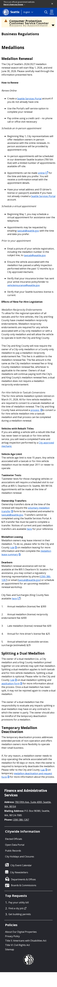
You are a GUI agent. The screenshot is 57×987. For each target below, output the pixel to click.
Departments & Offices (23, 879)
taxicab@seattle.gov (28, 230)
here (29, 529)
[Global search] (46, 12)
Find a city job (15, 908)
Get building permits (19, 914)
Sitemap (9, 949)
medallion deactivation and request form (26, 775)
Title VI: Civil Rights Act (17, 945)
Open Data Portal (14, 844)
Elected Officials (13, 839)
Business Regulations (20, 34)
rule (12, 547)
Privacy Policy (12, 936)
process (35, 410)
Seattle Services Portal (29, 98)
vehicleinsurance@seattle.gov (23, 285)
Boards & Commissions (23, 885)
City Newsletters (19, 872)
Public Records (13, 850)
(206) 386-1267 (21, 819)
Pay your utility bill (18, 902)
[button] (52, 4)
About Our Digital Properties (21, 931)
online (41, 173)
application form (10, 683)
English (26, 12)
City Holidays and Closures (19, 856)
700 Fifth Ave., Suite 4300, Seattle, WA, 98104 (27, 804)
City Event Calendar (21, 865)
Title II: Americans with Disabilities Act (25, 940)
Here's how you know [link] (13, 4)
